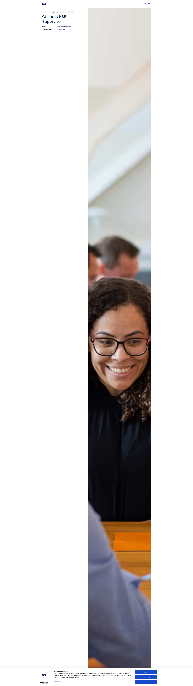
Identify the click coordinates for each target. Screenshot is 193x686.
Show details (57, 681)
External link (61, 29)
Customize (145, 677)
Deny (146, 682)
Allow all (146, 672)
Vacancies (45, 12)
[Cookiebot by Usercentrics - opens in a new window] (44, 683)
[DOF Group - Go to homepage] (44, 4)
